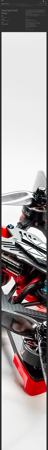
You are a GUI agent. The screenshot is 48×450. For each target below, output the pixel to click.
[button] (41, 3)
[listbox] (41, 3)
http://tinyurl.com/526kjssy (36, 22)
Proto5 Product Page (5, 23)
